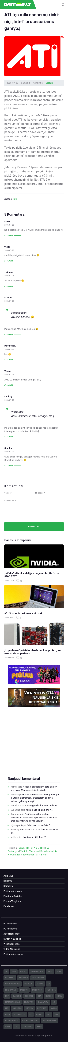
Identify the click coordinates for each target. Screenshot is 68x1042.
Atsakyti (8, 235)
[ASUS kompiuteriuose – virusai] (34, 596)
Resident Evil (11, 1021)
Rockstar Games (30, 1021)
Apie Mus (8, 876)
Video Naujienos (11, 949)
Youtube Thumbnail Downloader (36, 851)
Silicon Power (49, 1021)
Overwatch (19, 1014)
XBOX (39, 1027)
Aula (59, 972)
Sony (7, 1027)
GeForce (29, 996)
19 (21, 658)
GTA (39, 996)
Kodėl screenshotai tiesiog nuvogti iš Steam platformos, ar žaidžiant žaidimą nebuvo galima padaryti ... (35, 798)
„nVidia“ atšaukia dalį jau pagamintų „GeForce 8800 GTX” (31, 575)
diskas (40, 984)
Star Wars (27, 1027)
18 (21, 581)
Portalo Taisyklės (12, 901)
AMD (14, 972)
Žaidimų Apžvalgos (13, 954)
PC (30, 1014)
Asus (50, 972)
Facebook (8, 906)
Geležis (49, 83)
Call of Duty (38, 978)
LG (54, 1002)
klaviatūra (43, 1002)
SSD (16, 1027)
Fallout (24, 990)
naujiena (17, 1008)
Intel (15, 199)
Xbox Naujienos (11, 933)
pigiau (39, 1014)
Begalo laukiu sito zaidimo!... (44, 805)
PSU (48, 1014)
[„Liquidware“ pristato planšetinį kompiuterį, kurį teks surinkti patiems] (34, 633)
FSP (7, 996)
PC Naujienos (10, 923)
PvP (56, 1014)
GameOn (17, 996)
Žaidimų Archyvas (12, 891)
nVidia (54, 1008)
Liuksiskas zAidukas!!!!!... (34, 837)
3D (6, 972)
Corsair (28, 984)
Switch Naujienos (12, 939)
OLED (7, 1014)
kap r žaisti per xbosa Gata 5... (36, 825)
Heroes (49, 996)
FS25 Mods (23, 848)
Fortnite (51, 990)
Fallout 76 (37, 990)
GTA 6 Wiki (41, 854)
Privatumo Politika (12, 896)
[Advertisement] (34, 747)
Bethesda (10, 978)
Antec (23, 972)
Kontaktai (8, 886)
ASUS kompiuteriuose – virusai (23, 613)
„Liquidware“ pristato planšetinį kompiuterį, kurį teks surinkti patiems (33, 652)
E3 (49, 984)
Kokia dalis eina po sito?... (39, 810)
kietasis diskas (12, 1002)
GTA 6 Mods (37, 848)
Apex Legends (37, 972)
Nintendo (41, 1008)
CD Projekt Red (12, 984)
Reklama (7, 881)
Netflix (29, 1008)
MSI (7, 1008)
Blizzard (23, 978)
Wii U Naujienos (11, 944)
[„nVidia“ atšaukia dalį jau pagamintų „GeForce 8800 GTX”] (34, 556)
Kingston (28, 1002)
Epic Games (10, 990)
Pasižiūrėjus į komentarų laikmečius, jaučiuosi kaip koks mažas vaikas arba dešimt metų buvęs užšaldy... (34, 817)
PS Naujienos (10, 928)
